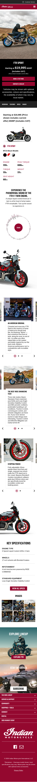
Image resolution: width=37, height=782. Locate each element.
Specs (18, 104)
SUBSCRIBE (18, 689)
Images (24, 104)
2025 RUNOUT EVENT (8, 720)
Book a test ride (18, 79)
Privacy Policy (18, 770)
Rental (4, 716)
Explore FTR (19, 657)
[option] (18, 326)
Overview (5, 104)
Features (12, 104)
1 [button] (15, 356)
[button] (3, 356)
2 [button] (18, 356)
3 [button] (22, 356)
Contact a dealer (18, 84)
